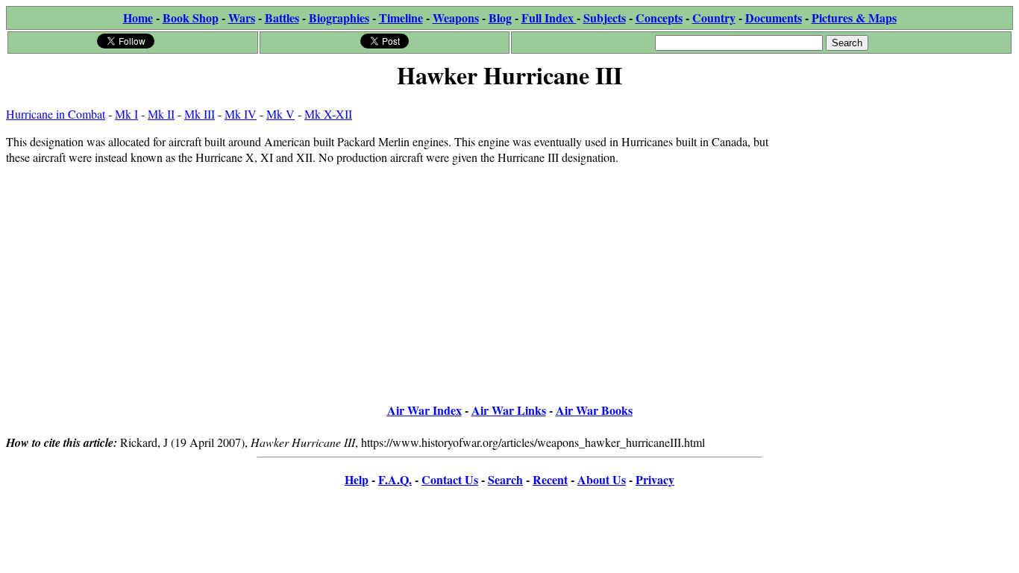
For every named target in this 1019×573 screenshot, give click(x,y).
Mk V (280, 114)
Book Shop (191, 17)
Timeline (401, 17)
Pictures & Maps (854, 17)
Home (138, 17)
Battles (282, 17)
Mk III (199, 114)
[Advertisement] (900, 188)
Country (714, 17)
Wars (241, 17)
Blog (500, 17)
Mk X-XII (328, 114)
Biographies (339, 17)
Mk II (161, 114)
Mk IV (241, 114)
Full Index (549, 17)
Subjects (604, 17)
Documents (773, 17)
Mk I (126, 114)
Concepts (659, 17)
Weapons (456, 17)
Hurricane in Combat (55, 114)
